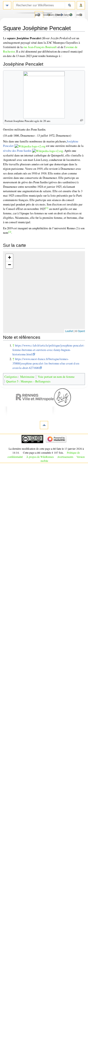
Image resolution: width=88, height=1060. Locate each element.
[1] (46, 207)
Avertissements (65, 457)
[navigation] (7, 5)
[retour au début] (44, 425)
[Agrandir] (81, 120)
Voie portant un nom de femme (56, 377)
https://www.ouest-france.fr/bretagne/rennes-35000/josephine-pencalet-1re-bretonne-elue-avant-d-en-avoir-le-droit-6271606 (46, 363)
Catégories (10, 377)
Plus (58, 14)
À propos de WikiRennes (40, 457)
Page (37, 15)
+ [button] (9, 257)
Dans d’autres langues (69, 14)
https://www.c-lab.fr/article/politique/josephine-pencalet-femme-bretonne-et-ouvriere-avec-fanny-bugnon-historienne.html (48, 349)
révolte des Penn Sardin (17, 151)
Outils (79, 14)
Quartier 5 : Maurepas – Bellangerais (28, 381)
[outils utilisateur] (81, 5)
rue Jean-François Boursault (40, 47)
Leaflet (69, 331)
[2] (9, 231)
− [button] (9, 265)
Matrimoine (27, 377)
